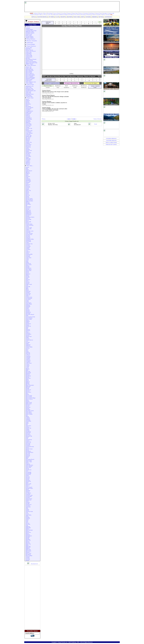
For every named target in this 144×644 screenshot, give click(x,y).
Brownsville (28, 219)
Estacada (28, 291)
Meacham (28, 378)
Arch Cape (28, 181)
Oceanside (28, 421)
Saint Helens (29, 466)
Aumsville (28, 187)
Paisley (27, 429)
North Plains (29, 413)
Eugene (69, 13)
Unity (27, 520)
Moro (27, 393)
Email (95, 124)
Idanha (27, 335)
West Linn (28, 540)
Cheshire (28, 236)
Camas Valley (29, 224)
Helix (27, 328)
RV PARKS (51, 16)
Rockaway (83, 14)
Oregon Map (29, 47)
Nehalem (28, 404)
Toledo (27, 510)
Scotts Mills (28, 473)
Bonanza (28, 207)
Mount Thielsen (29, 76)
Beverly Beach (29, 199)
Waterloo (28, 534)
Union (27, 519)
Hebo (27, 327)
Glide (27, 315)
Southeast (83, 87)
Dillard (27, 275)
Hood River (28, 123)
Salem (94, 14)
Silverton (28, 484)
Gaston (27, 307)
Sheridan (28, 480)
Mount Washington (30, 77)
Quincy (27, 447)
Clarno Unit (29, 54)
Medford (62, 14)
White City (28, 544)
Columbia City (29, 243)
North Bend (28, 411)
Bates (27, 194)
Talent (27, 501)
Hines (27, 331)
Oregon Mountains (31, 65)
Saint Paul (28, 467)
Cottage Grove (29, 111)
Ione (27, 341)
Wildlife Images (29, 63)
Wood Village (29, 555)
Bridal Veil (28, 210)
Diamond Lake (29, 88)
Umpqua (28, 518)
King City (28, 353)
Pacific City (28, 428)
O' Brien (28, 417)
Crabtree (28, 251)
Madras (27, 369)
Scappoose (28, 469)
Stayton (28, 491)
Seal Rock (28, 474)
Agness (27, 171)
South (74, 87)
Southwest (66, 87)
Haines (27, 320)
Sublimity (28, 494)
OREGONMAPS (47, 23)
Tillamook (28, 158)
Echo (27, 285)
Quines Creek (29, 448)
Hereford (28, 330)
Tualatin (28, 160)
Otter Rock (28, 425)
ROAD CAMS (76, 16)
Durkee (27, 283)
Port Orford (77, 14)
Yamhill (27, 557)
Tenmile (28, 503)
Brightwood (28, 213)
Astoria (27, 101)
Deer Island (28, 269)
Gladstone (28, 312)
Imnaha (28, 338)
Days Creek (28, 264)
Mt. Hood (28, 137)
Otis (27, 424)
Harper (27, 324)
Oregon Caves (29, 60)
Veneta (27, 523)
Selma (27, 475)
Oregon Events (46, 90)
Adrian (27, 169)
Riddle (27, 457)
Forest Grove (29, 297)
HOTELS (34, 16)
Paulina (28, 430)
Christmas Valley (30, 239)
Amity (27, 177)
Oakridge (28, 420)
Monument (28, 392)
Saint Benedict (29, 465)
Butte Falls (28, 221)
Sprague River (29, 488)
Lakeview (28, 134)
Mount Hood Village (30, 397)
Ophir (27, 423)
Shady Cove (29, 150)
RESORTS (63, 16)
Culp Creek (28, 257)
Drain (27, 278)
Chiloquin (28, 238)
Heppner (28, 329)
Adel (27, 168)
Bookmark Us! (34, 563)
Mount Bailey (29, 71)
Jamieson (28, 344)
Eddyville (28, 286)
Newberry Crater (30, 94)
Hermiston (105, 13)
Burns (27, 220)
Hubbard (28, 333)
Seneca (28, 476)
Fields (27, 296)
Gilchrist (28, 311)
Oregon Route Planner (48, 95)
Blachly (27, 202)
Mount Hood (29, 72)
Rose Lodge (29, 461)
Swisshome (28, 499)
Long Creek (29, 363)
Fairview (28, 292)
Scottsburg (28, 472)
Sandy (27, 468)
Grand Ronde (29, 318)
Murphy (27, 401)
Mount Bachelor (30, 70)
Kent (27, 350)
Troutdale (28, 159)
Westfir (27, 538)
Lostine (27, 365)
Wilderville (28, 546)
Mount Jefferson (30, 73)
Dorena (27, 277)
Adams (27, 167)
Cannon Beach (57, 13)
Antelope (28, 178)
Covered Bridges (31, 44)
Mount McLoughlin (30, 75)
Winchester (28, 550)
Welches (28, 163)
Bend (45, 13)
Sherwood (28, 481)
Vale (27, 522)
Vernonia (28, 524)
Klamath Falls (38, 14)
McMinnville (28, 136)
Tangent (28, 502)
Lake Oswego (29, 133)
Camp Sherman (29, 225)
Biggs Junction (29, 200)
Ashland (36, 13)
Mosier (27, 394)
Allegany (28, 173)
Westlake (28, 539)
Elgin (27, 287)
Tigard (27, 157)
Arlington (28, 182)
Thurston (28, 505)
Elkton (27, 289)
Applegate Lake (30, 86)
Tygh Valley (28, 515)
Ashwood (28, 184)
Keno (27, 349)
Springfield (28, 152)
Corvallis (28, 109)
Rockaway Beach (30, 459)
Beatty (27, 196)
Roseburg (89, 14)
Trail (27, 512)
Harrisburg (28, 326)
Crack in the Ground (31, 51)
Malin (27, 370)
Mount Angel (29, 395)
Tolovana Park (29, 511)
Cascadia (28, 232)
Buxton (27, 222)
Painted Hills (29, 55)
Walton (27, 528)
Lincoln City (50, 14)
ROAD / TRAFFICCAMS (95, 87)
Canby (27, 226)
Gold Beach (92, 13)
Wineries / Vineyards (32, 40)
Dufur (27, 280)
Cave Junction (29, 233)
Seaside (98, 14)
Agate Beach (29, 170)
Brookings (49, 13)
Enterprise (28, 113)
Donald (27, 276)
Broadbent (28, 214)
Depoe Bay (74, 13)
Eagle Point (29, 112)
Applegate (28, 180)
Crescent (28, 255)
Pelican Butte (29, 79)
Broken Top (28, 66)
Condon (28, 245)
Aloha (27, 174)
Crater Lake (29, 52)
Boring (27, 209)
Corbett (27, 248)
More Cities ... (29, 165)
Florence (80, 13)
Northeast (74, 85)
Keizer (27, 129)
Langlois (28, 358)
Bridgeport (28, 211)
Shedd (27, 479)
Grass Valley (29, 319)
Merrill (27, 380)
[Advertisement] (32, 597)
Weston (28, 541)
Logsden (28, 362)
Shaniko (28, 477)
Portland (71, 14)
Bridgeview (28, 212)
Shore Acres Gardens (31, 61)
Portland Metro (29, 29)
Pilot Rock (28, 435)
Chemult (28, 235)
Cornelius (28, 249)
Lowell (27, 366)
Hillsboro (28, 122)
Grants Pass (99, 13)
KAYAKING (88, 16)
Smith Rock (28, 80)
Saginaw (28, 464)
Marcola (28, 374)
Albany (27, 99)
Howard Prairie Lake (31, 90)
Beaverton (28, 104)
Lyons (27, 367)
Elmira (27, 290)
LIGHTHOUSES (108, 16)
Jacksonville (111, 13)
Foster (27, 301)
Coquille (28, 247)
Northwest (57, 85)
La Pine (44, 14)
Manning (28, 371)
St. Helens (28, 493)
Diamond (28, 273)
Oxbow (27, 426)
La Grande (28, 131)
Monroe (28, 391)
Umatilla (28, 517)
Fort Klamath (29, 298)
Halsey (27, 322)
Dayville (28, 267)
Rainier (27, 450)
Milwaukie (28, 386)
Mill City (27, 384)
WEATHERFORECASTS (48, 80)
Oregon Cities (29, 97)
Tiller (27, 508)
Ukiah (27, 516)
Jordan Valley (29, 346)
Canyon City (29, 227)
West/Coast (84, 85)
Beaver (27, 197)
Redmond (28, 145)
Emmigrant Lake (30, 89)
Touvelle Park (29, 96)
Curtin (27, 260)
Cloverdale (28, 241)
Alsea (27, 175)
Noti (27, 415)
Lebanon (28, 359)
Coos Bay (63, 13)
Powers (27, 440)
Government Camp (30, 316)
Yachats (108, 14)
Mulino (27, 400)
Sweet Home (29, 498)
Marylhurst (28, 375)
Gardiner (28, 305)
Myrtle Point (29, 403)
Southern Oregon (30, 33)
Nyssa (27, 416)
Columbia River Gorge (31, 30)
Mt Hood (28, 58)
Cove (27, 250)
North (66, 85)
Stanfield (28, 490)
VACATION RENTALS (42, 16)
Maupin (27, 377)
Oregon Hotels (46, 107)
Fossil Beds (28, 53)
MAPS (82, 16)
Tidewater (28, 506)
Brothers (28, 218)
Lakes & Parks (30, 84)
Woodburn (28, 554)
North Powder (29, 414)
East (58, 87)
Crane (27, 253)
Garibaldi (28, 306)
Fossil (27, 300)
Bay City (28, 195)
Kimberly (28, 352)
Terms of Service (98, 118)
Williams (28, 548)
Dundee (28, 282)
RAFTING (101, 16)
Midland (28, 381)
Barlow (27, 192)
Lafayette (28, 356)
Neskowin (28, 407)
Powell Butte (29, 439)
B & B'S (57, 16)
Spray (27, 489)
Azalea (27, 189)
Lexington (28, 360)
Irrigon (27, 343)
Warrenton (28, 532)
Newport (67, 14)
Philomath (28, 432)
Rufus (27, 462)
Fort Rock (28, 299)
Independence (29, 340)
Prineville (28, 444)
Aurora (27, 188)
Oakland (28, 418)
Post (27, 438)
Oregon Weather (46, 101)
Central (48, 87)
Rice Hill (28, 453)
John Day (28, 126)
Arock (27, 183)
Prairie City (28, 442)
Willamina (28, 547)
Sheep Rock (29, 57)
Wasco (27, 533)
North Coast (29, 35)
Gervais (28, 309)
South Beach (29, 487)
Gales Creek (29, 304)
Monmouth (28, 389)
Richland (28, 454)
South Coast (29, 34)
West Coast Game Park (31, 62)
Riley (27, 458)
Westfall (28, 537)
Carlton (27, 229)
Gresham (28, 120)
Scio (27, 471)
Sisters (103, 14)
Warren (27, 531)
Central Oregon (29, 36)
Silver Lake (28, 483)
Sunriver (28, 153)
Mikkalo (27, 382)
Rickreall (28, 455)
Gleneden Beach (30, 314)
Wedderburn (29, 535)
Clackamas (28, 108)
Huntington (28, 334)
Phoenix (28, 433)
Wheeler (28, 542)
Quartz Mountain (30, 446)
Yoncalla (28, 559)
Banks (27, 191)
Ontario (27, 141)
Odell (27, 422)
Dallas (27, 262)
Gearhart (86, 13)
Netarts (27, 408)
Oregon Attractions (31, 46)
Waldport (28, 162)
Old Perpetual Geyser (31, 59)
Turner (27, 513)
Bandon (41, 13)
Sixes (27, 486)
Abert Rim (28, 48)
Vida (27, 525)
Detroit (27, 271)
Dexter (27, 272)
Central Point (29, 234)
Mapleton (28, 373)
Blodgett (28, 203)
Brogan (27, 216)
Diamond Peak (29, 69)
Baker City (28, 190)
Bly (26, 205)
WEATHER (69, 16)
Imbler (27, 337)
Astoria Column (29, 50)
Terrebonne (28, 504)
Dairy (27, 261)
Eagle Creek (29, 284)
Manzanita (56, 14)
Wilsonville (28, 549)
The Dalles (28, 156)
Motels (28, 26)
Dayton (27, 265)
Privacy (43, 118)
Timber (27, 509)
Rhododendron (29, 452)
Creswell (28, 256)
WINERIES (94, 16)
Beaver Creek (29, 198)
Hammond (28, 323)
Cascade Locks (29, 231)
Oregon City (29, 142)
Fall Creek (28, 293)
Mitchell (27, 387)
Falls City (28, 294)
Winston (28, 552)
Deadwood (28, 268)
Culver (27, 258)
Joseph (32, 14)
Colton (27, 242)
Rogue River (29, 460)
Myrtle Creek (29, 402)
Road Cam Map (48, 85)
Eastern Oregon (30, 37)
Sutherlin (28, 155)
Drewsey (28, 279)
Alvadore (28, 176)
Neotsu (27, 406)
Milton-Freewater (30, 385)
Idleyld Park (29, 336)
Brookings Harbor (30, 217)
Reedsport (28, 451)
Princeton (28, 443)
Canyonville (28, 228)
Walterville (28, 527)
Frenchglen (28, 302)
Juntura (28, 348)
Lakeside (28, 357)
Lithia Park (28, 93)
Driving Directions (31, 39)
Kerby (27, 351)
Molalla (27, 388)
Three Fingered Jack (31, 82)
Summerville (29, 496)
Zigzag (27, 560)
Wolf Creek (28, 553)
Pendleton (28, 431)
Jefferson (28, 345)
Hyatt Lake (28, 91)
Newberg (28, 409)
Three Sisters (29, 83)
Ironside (28, 342)
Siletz (27, 482)
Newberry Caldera (30, 78)
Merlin (27, 379)
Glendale (28, 313)
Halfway (28, 321)
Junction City (29, 128)
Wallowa (28, 526)
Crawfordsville (29, 254)
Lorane (27, 364)
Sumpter (28, 497)
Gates (27, 308)
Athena (27, 185)
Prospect (28, 445)
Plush (27, 437)
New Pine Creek (30, 410)
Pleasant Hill (29, 436)
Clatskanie (28, 240)
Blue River (28, 204)
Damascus (28, 263)
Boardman (28, 206)
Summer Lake (29, 495)
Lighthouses (30, 42)
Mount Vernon (29, 399)
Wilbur (27, 545)
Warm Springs (29, 530)
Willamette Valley (30, 31)
